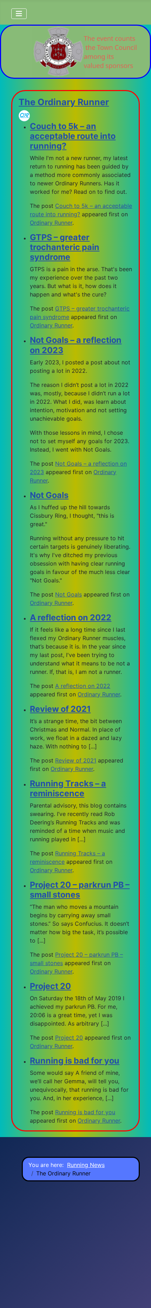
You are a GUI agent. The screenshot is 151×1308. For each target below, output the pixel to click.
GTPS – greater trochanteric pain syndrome (64, 247)
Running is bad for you (74, 1060)
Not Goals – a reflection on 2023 (76, 345)
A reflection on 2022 (70, 617)
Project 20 (50, 986)
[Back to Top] (138, 1295)
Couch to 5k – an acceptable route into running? (73, 136)
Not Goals (49, 495)
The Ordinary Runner (64, 102)
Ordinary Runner (51, 222)
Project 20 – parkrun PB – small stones (80, 890)
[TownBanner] (84, 52)
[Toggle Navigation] (19, 13)
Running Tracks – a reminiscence (68, 788)
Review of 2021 (60, 709)
